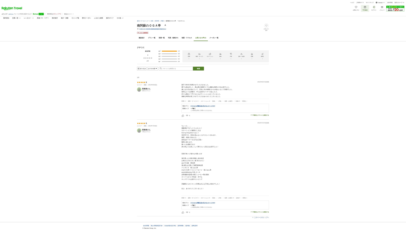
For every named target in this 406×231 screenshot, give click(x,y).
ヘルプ (352, 2)
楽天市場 (389, 2)
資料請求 (195, 225)
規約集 (187, 225)
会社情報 (146, 225)
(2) (200, 38)
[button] (158, 89)
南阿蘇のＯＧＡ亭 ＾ (152, 25)
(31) (173, 38)
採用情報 (181, 225)
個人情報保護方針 (157, 225)
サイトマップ (370, 2)
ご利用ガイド (360, 2)
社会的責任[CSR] (170, 225)
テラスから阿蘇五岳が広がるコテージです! (203, 106)
